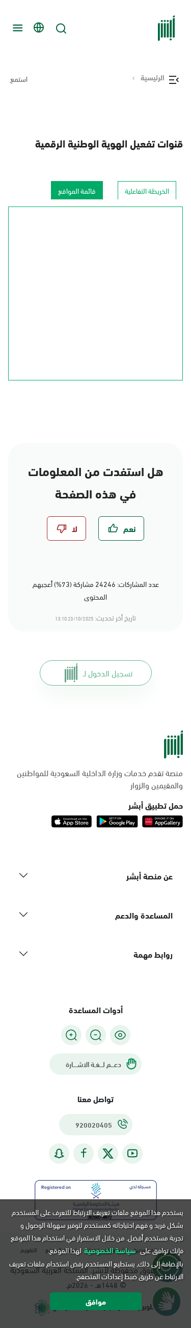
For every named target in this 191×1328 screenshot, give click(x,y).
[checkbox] (121, 528)
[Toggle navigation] (16, 28)
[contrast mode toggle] (120, 1035)
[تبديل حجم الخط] (96, 1035)
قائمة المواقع (77, 190)
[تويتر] (108, 1153)
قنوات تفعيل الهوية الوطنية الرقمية (109, 142)
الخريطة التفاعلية (147, 190)
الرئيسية (153, 77)
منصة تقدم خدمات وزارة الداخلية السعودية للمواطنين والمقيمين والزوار (100, 778)
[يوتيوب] (132, 1153)
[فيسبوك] (83, 1153)
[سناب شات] (59, 1153)
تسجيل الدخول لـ (107, 672)
